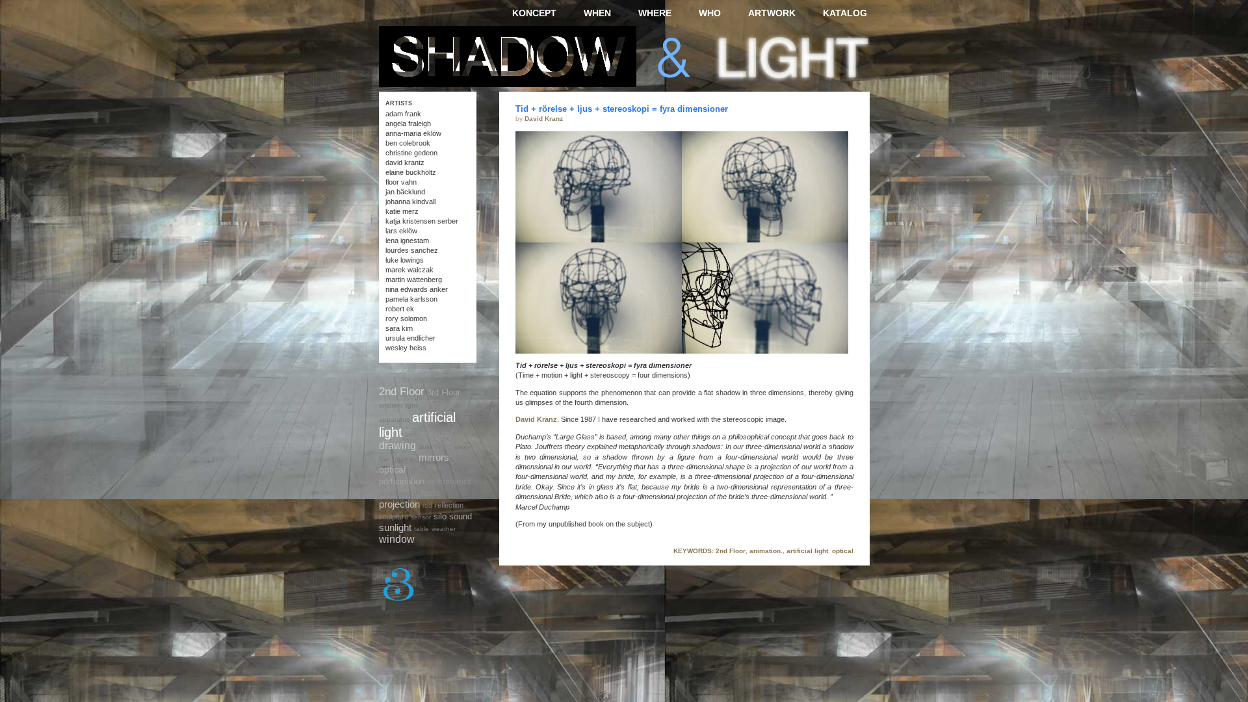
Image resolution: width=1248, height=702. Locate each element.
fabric (443, 446)
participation (401, 481)
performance (449, 481)
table (421, 528)
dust (425, 446)
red (427, 505)
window (397, 539)
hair (384, 458)
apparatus (394, 419)
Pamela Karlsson (411, 299)
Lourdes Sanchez (411, 250)
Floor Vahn (401, 182)
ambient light (398, 405)
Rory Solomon (406, 318)
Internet (404, 458)
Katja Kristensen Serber (421, 221)
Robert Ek (399, 309)
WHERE (654, 13)
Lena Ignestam (407, 240)
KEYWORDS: (693, 550)
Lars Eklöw (401, 231)
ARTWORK (772, 13)
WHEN (597, 13)
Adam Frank (403, 114)
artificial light (807, 550)
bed (411, 434)
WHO (710, 13)
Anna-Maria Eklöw (413, 133)
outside (419, 470)
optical (842, 550)
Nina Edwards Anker (416, 289)
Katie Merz (402, 211)
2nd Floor (731, 550)
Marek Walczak (409, 270)
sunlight (395, 527)
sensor (421, 517)
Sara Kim (399, 328)
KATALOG (845, 13)
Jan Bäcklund (405, 192)
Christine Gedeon (411, 153)
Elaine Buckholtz (410, 172)
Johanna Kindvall (410, 201)
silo (440, 516)
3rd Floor (443, 392)
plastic (428, 493)
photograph (397, 493)
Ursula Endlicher (410, 338)
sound (460, 516)
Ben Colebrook (407, 143)
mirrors (434, 457)
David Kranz (544, 118)
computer (435, 434)
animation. (766, 550)
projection (399, 504)
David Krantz (404, 162)
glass (462, 446)
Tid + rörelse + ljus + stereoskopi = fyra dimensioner (621, 109)
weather (444, 528)
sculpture (393, 517)
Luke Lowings (404, 260)
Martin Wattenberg (413, 279)
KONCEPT (534, 13)
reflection (449, 505)
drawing (397, 445)
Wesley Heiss (405, 348)
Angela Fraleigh (408, 123)
